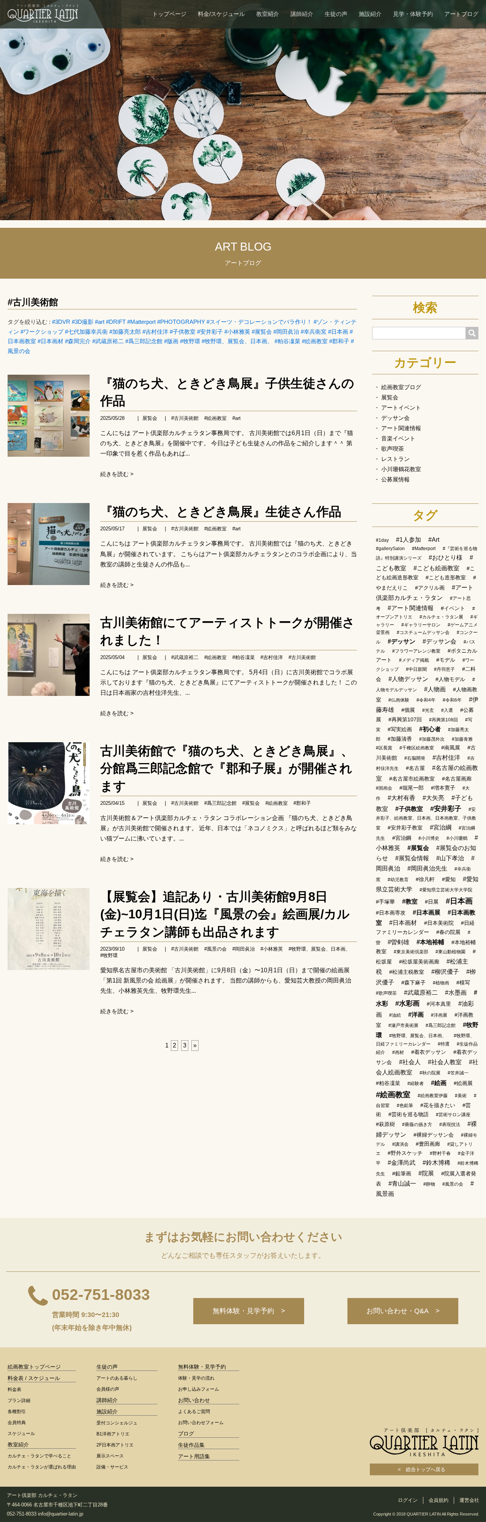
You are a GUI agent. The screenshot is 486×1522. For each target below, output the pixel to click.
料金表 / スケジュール (34, 1378)
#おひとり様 (445, 557)
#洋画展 (439, 1015)
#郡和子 (339, 341)
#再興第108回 (443, 719)
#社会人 (410, 1062)
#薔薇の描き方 (417, 1124)
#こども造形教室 (446, 577)
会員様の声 (107, 1389)
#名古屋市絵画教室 (412, 779)
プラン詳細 (19, 1400)
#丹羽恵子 (444, 669)
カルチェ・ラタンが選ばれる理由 (42, 1467)
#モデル (445, 660)
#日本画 (338, 331)
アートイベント (401, 407)
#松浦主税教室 (406, 972)
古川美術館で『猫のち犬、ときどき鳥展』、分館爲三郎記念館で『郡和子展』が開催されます (226, 768)
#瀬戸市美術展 (403, 1025)
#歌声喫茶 (386, 993)
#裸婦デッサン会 (433, 1135)
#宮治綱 (440, 827)
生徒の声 (336, 14)
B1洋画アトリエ (112, 1434)
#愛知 (449, 879)
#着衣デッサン (428, 1052)
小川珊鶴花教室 (401, 469)
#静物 (429, 1184)
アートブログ (461, 14)
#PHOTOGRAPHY (181, 322)
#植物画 (441, 983)
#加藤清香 (400, 739)
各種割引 (17, 1411)
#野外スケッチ (405, 1153)
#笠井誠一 (458, 1073)
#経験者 (415, 1083)
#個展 (408, 710)
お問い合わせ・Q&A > (403, 1311)
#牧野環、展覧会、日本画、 (237, 341)
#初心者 (430, 729)
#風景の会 (215, 949)
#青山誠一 (402, 1183)
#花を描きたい (437, 1105)
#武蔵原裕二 (108, 341)
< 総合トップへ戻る (424, 1469)
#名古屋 (415, 768)
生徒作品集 (191, 1445)
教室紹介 (267, 14)
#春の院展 (448, 932)
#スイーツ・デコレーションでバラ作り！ (259, 322)
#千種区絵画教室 (416, 748)
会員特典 (17, 1422)
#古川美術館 (33, 302)
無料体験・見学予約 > (249, 1311)
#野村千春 (440, 1153)
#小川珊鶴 (457, 838)
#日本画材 (50, 341)
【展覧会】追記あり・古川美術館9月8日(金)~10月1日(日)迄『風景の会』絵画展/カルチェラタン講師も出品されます (225, 914)
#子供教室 (183, 331)
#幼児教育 (398, 879)
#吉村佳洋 (155, 331)
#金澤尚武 (401, 1162)
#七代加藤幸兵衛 (86, 331)
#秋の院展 (430, 1073)
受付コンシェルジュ (116, 1423)
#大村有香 (401, 798)
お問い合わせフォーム (201, 1422)
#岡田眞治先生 (427, 868)
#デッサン (401, 641)
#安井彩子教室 (405, 828)
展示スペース (110, 1456)
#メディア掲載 (414, 660)
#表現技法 (449, 1124)
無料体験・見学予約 (202, 1367)
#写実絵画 (400, 729)
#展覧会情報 (412, 858)
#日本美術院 (439, 923)
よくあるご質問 (194, 1411)
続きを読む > (117, 474)
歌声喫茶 (392, 448)
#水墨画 (456, 992)
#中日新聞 (416, 669)
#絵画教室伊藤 (433, 1095)
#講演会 (400, 1144)
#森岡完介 (78, 341)
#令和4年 (426, 700)
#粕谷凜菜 (287, 341)
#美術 (461, 1095)
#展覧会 (262, 331)
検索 (425, 307)
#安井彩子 (210, 331)
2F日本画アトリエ (115, 1445)
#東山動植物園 (450, 951)
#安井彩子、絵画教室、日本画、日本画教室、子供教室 (426, 819)
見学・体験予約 (413, 14)
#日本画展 (426, 912)
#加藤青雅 (462, 739)
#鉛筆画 (401, 1173)
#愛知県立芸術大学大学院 (446, 890)
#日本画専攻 (391, 913)
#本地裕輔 (430, 942)
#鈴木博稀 (436, 1162)
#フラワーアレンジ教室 (416, 651)
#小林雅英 (237, 331)
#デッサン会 (439, 641)
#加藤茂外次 (432, 739)
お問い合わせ (194, 1400)
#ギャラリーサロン (420, 625)
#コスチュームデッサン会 (423, 632)
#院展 (426, 1173)
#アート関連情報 (411, 608)
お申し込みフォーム (198, 1389)
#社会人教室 (445, 1062)
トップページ (169, 14)
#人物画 (435, 689)
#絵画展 (463, 1083)
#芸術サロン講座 (453, 1114)
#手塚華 (385, 902)
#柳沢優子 (445, 971)
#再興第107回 (405, 719)
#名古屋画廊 (457, 779)
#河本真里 (439, 1004)
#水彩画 (407, 1003)
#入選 (447, 710)
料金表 (14, 1389)
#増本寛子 (443, 788)
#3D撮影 (82, 322)
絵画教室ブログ (401, 387)
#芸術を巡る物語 (408, 1114)
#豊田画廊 (428, 1144)
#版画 (171, 341)
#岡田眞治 (286, 331)
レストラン (395, 459)
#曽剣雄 (398, 942)
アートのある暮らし (116, 1378)
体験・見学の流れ (196, 1378)
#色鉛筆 (405, 1105)
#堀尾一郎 (411, 788)
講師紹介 (301, 14)
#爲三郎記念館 (144, 341)
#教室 (410, 901)
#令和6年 (452, 700)
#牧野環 (190, 341)
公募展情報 (395, 479)
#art (99, 322)
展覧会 (149, 418)
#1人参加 (408, 539)
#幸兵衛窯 (314, 331)
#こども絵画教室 (436, 568)
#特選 (444, 1044)
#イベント (453, 608)
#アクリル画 (430, 588)
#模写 (463, 982)
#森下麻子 (413, 982)
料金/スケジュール (221, 14)
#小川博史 (428, 838)
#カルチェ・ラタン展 (441, 617)
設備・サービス (112, 1467)
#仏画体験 (398, 700)
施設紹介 (370, 14)
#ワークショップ (42, 331)
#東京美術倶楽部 (411, 951)
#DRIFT (116, 322)
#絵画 (439, 1083)
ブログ (186, 1434)
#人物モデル (450, 679)
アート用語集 (194, 1456)
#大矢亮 (433, 798)
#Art (433, 539)
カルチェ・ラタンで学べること (39, 1456)
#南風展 (450, 747)
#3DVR (61, 322)
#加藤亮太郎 (125, 331)
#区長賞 (384, 748)
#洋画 (416, 1014)
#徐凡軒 (425, 879)
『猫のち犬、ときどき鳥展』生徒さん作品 (220, 512)
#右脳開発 (414, 758)
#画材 (398, 1052)
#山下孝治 (450, 858)
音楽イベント (398, 438)
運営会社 (469, 1500)
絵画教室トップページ (34, 1367)
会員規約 (438, 1500)
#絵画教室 (315, 341)
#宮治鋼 (401, 838)
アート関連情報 (401, 428)
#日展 (432, 902)
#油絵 (395, 1015)
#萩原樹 (385, 1124)
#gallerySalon (390, 548)
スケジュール (21, 1433)
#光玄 (428, 710)
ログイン (408, 1500)
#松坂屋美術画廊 (419, 962)
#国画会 (384, 788)
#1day (382, 540)
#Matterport (141, 322)
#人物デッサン (408, 679)
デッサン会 (395, 418)
